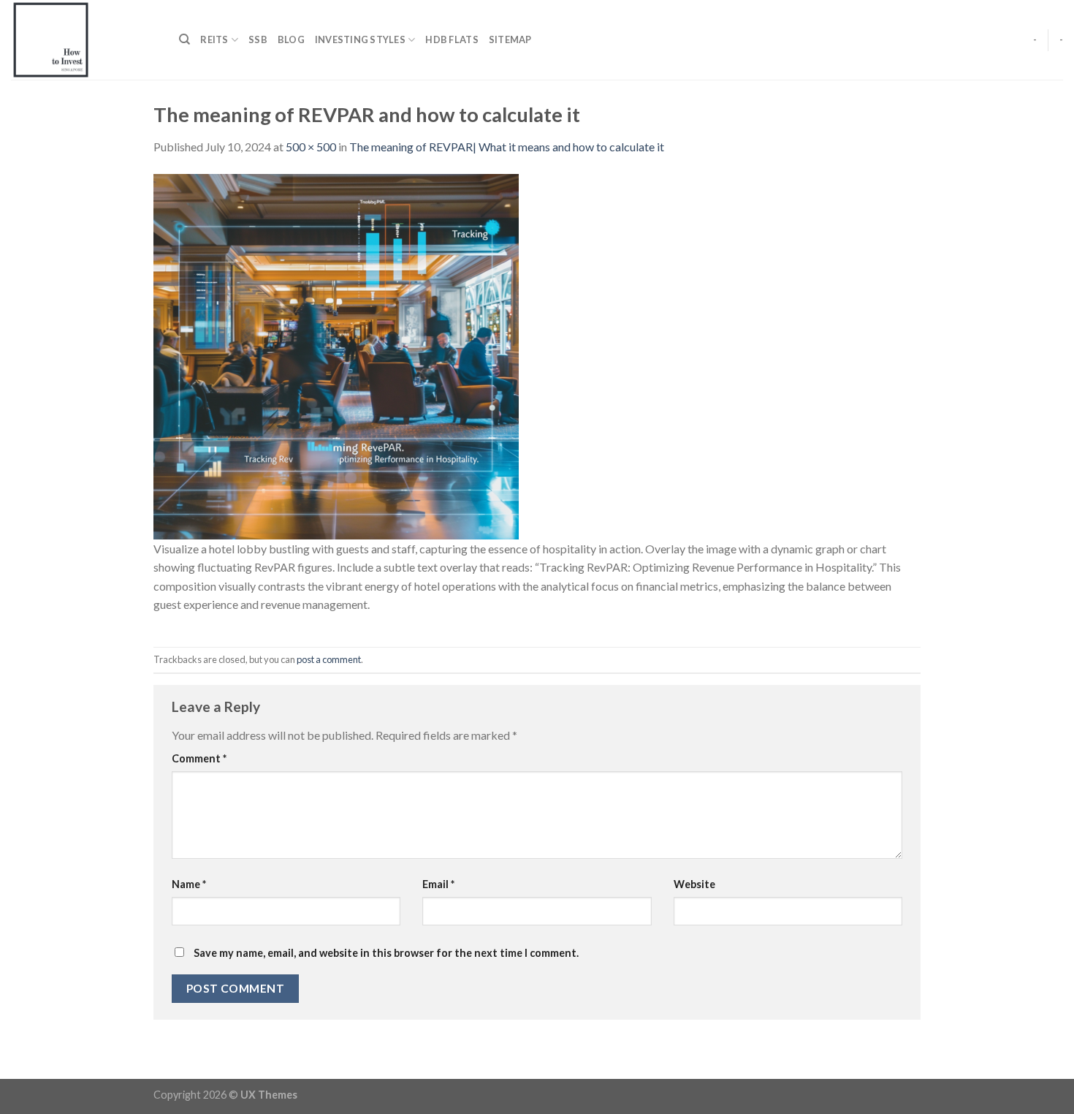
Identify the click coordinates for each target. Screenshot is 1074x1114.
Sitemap (510, 39)
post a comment (329, 659)
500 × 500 (311, 147)
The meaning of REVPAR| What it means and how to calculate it (506, 147)
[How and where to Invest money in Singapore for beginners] (84, 40)
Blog (291, 39)
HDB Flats (451, 39)
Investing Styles (360, 39)
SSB (257, 39)
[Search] (184, 39)
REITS (214, 39)
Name (189, 884)
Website (694, 884)
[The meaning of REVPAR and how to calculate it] (336, 355)
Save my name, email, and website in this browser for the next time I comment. (386, 953)
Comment (199, 758)
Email (438, 884)
